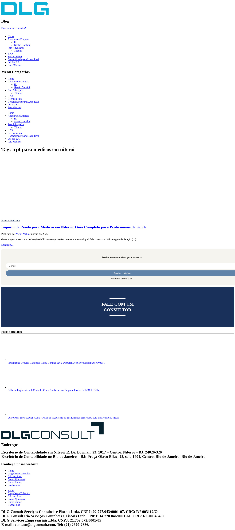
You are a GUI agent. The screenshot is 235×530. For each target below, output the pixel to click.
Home (11, 36)
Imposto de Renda (10, 220)
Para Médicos (14, 65)
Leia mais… (7, 244)
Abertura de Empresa (18, 39)
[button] (117, 31)
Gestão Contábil (22, 45)
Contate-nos (14, 485)
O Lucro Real (15, 476)
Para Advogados (16, 47)
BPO (10, 53)
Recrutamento (15, 56)
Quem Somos (14, 482)
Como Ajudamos (16, 479)
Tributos (18, 50)
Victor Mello (22, 234)
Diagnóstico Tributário (19, 473)
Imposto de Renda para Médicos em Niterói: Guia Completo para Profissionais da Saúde (73, 227)
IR (15, 42)
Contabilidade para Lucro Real (23, 59)
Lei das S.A (14, 62)
